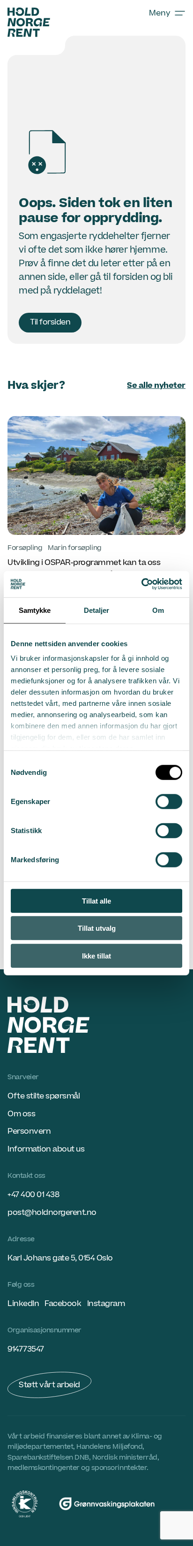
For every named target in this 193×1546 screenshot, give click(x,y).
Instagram (106, 1303)
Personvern (29, 1131)
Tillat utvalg (97, 928)
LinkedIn (23, 1303)
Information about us (45, 1149)
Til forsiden (50, 322)
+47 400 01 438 (33, 1194)
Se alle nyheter (156, 385)
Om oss (21, 1114)
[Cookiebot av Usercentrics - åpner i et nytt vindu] (141, 584)
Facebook (63, 1303)
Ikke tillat (96, 955)
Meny (160, 13)
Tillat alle (96, 900)
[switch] (169, 801)
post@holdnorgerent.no (51, 1212)
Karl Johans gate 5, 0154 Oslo (60, 1258)
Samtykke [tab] (35, 610)
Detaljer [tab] (97, 610)
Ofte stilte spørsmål (43, 1096)
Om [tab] (158, 610)
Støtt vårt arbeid (49, 1385)
